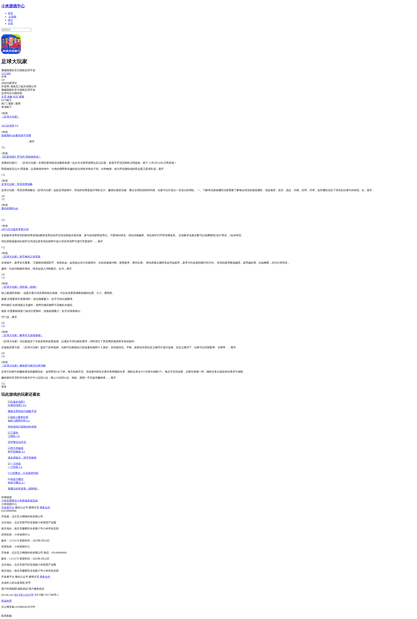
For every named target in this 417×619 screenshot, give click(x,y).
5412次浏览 (7, 125)
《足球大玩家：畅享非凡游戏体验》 (22, 335)
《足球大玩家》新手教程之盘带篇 (20, 256)
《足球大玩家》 (10, 116)
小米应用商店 (9, 500)
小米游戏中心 (13, 6)
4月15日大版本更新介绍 (15, 229)
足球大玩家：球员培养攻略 (17, 184)
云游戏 (12, 16)
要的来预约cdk (9, 208)
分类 (10, 23)
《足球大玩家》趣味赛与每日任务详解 (23, 365)
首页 (10, 13)
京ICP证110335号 (24, 594)
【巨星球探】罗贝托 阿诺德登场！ (21, 156)
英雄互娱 (32, 500)
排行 (10, 20)
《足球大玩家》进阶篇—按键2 (18, 287)
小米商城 (22, 500)
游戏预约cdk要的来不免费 (16, 135)
